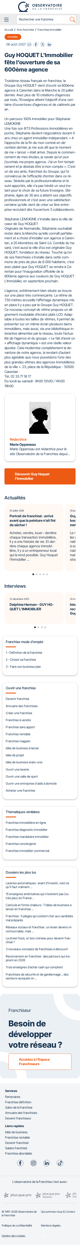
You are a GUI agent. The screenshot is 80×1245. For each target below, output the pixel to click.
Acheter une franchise (20, 790)
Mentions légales (51, 1225)
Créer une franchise (19, 713)
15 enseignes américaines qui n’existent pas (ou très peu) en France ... (37, 896)
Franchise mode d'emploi (24, 642)
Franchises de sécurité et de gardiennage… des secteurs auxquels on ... (37, 976)
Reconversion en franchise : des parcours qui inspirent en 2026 (38, 958)
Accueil (8, 29)
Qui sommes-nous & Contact (58, 1211)
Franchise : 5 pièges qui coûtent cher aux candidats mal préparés (39, 918)
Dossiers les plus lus (21, 872)
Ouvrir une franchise (21, 688)
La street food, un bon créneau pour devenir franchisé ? (38, 940)
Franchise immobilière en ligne (26, 822)
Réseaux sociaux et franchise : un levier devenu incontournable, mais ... (39, 929)
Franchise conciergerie (21, 843)
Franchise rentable (18, 734)
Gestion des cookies (13, 1236)
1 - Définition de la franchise (24, 652)
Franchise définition (18, 1102)
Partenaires (12, 1097)
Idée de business (16, 1132)
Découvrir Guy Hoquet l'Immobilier (32, 476)
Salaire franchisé (16, 1148)
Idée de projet (15, 755)
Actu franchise (25, 29)
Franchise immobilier (49, 29)
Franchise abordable (18, 1153)
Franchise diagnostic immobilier (27, 829)
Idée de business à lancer (22, 748)
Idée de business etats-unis (24, 762)
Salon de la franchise (18, 1107)
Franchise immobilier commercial (27, 850)
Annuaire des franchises (22, 706)
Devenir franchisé (17, 699)
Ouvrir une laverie (17, 769)
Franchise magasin (18, 741)
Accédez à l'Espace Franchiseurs (34, 1061)
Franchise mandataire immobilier (27, 836)
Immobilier (13, 36)
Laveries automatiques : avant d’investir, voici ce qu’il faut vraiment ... (37, 885)
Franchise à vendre (18, 720)
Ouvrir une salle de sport (22, 776)
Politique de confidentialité (17, 1225)
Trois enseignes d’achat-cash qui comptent (34, 967)
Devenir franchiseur (18, 1118)
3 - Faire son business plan (23, 666)
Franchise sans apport (20, 727)
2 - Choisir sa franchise (21, 659)
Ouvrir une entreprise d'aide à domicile (31, 783)
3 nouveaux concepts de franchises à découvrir (37, 949)
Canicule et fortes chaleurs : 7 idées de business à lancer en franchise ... (38, 907)
